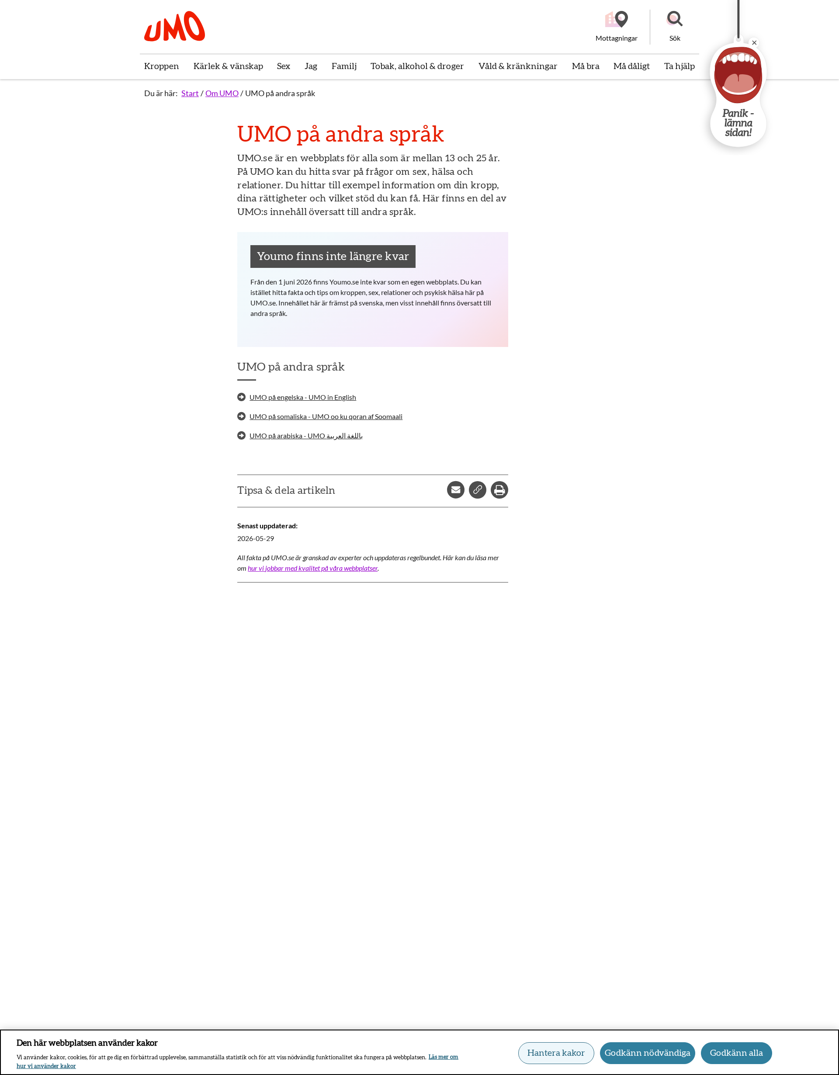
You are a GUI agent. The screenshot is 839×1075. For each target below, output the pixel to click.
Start (190, 93)
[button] (674, 27)
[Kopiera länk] (477, 490)
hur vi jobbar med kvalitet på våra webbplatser (313, 568)
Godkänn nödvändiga (647, 1053)
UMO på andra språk (280, 93)
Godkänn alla (736, 1053)
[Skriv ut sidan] (499, 490)
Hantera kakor (556, 1053)
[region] (419, 1052)
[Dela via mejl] (456, 490)
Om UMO (222, 93)
